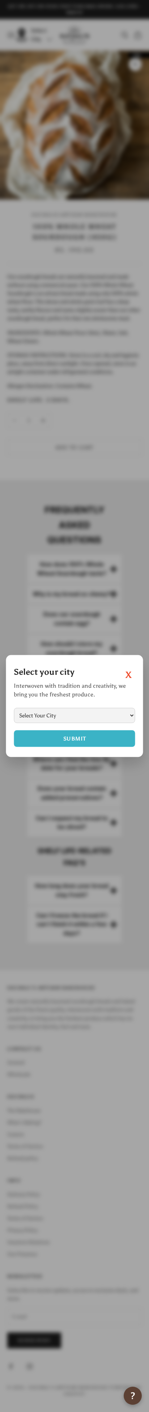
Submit (74, 738)
